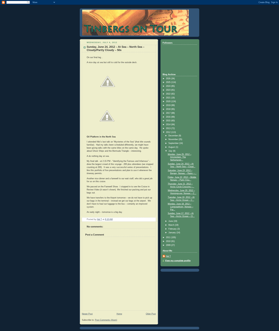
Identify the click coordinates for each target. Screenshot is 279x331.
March (171, 225)
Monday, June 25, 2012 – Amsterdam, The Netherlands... (179, 157)
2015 (168, 121)
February (172, 229)
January (172, 232)
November (173, 139)
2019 (168, 105)
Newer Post (87, 314)
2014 (168, 124)
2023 (168, 90)
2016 (168, 117)
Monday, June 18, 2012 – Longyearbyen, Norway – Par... (180, 207)
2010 (168, 241)
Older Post (151, 314)
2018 (168, 109)
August (172, 147)
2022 (168, 94)
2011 (168, 237)
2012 (168, 132)
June (171, 221)
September (173, 143)
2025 (168, 82)
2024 (168, 86)
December (173, 136)
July (170, 151)
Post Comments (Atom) (106, 320)
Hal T (168, 256)
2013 (168, 128)
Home (119, 314)
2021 (168, 98)
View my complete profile (178, 261)
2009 (168, 245)
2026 (168, 78)
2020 (168, 101)
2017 (168, 113)
